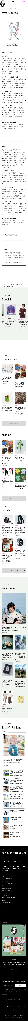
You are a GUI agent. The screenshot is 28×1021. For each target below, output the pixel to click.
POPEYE (14, 999)
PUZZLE (19, 868)
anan (6, 999)
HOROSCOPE (12, 868)
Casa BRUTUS (7, 1003)
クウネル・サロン (17, 1006)
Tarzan (22, 1003)
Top (2, 8)
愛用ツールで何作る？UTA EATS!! (8, 897)
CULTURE (18, 864)
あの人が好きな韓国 (6, 905)
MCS (14, 1010)
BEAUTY (12, 864)
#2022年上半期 (10, 286)
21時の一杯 (4, 900)
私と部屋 (3, 885)
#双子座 (3, 284)
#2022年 (3, 286)
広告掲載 (14, 1015)
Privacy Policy (20, 1015)
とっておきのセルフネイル (7, 881)
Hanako (12, 1003)
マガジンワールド (8, 1015)
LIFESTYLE (12, 866)
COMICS (24, 866)
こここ (23, 1006)
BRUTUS (10, 999)
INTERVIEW (5, 866)
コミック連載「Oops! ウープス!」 (8, 893)
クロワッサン (20, 999)
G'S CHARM (5, 864)
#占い (8, 284)
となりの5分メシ (5, 895)
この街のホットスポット (7, 902)
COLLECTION (16, 862)
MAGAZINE (5, 871)
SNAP (9, 862)
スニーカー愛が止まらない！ (7, 878)
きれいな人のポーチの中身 (7, 883)
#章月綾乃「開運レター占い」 (17, 284)
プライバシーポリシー (17, 989)
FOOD (18, 866)
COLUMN (4, 868)
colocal (4, 1006)
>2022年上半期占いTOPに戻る (10, 235)
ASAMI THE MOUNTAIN (6, 888)
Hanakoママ (9, 1006)
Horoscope (6, 8)
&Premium (18, 1003)
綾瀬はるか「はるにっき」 (7, 890)
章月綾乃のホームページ (17, 262)
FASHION (4, 862)
